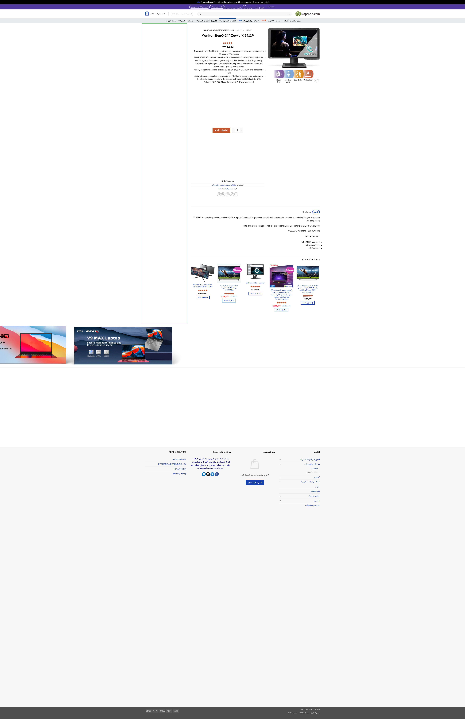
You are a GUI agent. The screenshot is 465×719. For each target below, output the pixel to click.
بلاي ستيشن (315, 491)
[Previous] (319, 291)
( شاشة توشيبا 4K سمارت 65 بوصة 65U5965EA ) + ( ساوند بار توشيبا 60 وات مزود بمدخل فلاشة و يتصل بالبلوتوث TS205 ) (281, 294)
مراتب (317, 486)
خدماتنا (311, 709)
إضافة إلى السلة (221, 130)
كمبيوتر (317, 477)
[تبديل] (280, 459)
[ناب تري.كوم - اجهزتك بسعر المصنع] (307, 13)
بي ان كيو (240, 30)
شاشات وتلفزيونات (228, 21)
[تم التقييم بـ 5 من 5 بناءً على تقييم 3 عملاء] (227, 43)
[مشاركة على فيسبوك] (236, 194)
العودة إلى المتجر (255, 482)
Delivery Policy (179, 473)
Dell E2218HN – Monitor (255, 283)
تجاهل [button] (198, 2)
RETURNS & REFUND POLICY (172, 464)
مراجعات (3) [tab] (307, 212)
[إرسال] (200, 14)
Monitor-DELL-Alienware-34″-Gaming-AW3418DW (202, 285)
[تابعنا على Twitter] (212, 474)
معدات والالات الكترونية (310, 482)
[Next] (191, 291)
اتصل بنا (317, 709)
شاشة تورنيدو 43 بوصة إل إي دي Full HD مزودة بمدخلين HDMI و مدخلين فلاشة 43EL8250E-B (307, 288)
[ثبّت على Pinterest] (223, 194)
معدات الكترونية (186, 21)
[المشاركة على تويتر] (232, 194)
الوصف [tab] (316, 212)
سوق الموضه (170, 21)
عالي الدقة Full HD (225, 189)
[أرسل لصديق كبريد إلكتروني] (228, 194)
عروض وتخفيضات (273, 21)
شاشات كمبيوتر (231, 185)
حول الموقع (304, 709)
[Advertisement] (164, 115)
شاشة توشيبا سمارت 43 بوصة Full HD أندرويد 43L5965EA (229, 287)
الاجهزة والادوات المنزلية (207, 21)
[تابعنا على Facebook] (217, 474)
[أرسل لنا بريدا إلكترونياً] (208, 474)
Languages (271, 7)
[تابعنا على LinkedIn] (204, 474)
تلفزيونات (314, 468)
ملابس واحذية (314, 496)
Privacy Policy (180, 469)
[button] (155, 13)
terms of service (179, 459)
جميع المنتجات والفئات (292, 21)
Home (249, 30)
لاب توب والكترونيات (250, 21)
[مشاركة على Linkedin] (219, 194)
